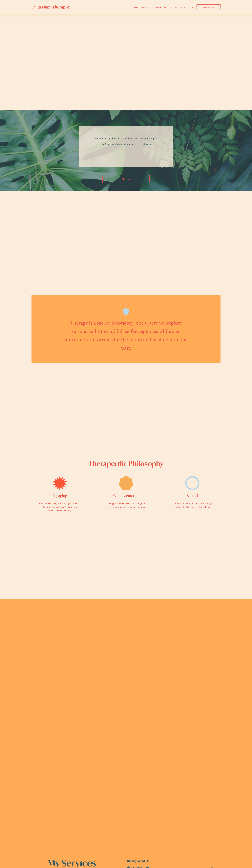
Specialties (145, 7)
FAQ (191, 7)
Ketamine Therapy (159, 7)
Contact (183, 7)
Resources (173, 7)
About (135, 7)
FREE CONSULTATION (208, 7)
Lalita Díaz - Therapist (51, 7)
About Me (126, 178)
